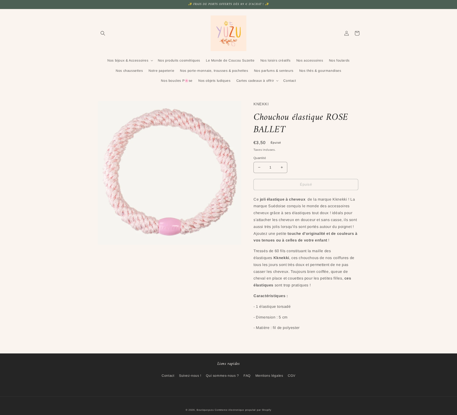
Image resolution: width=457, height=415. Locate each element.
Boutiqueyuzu (205, 410)
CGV (291, 375)
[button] (103, 33)
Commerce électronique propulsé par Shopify (243, 410)
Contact (168, 375)
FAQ (247, 375)
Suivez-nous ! (190, 375)
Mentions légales (269, 375)
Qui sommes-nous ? (222, 375)
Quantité (259, 158)
